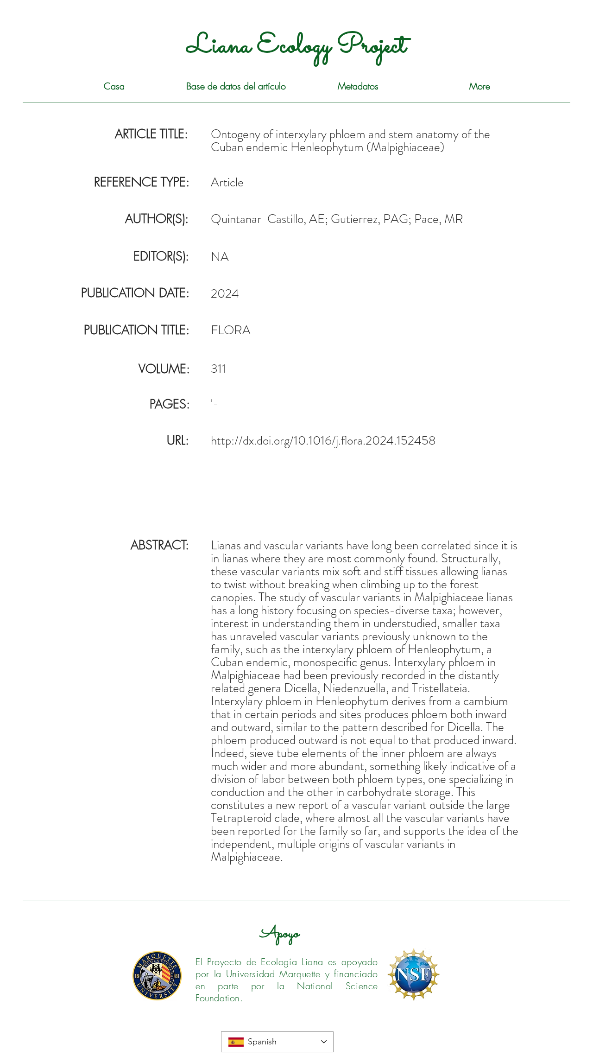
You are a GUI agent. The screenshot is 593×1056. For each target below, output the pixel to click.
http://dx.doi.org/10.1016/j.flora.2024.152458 (323, 440)
